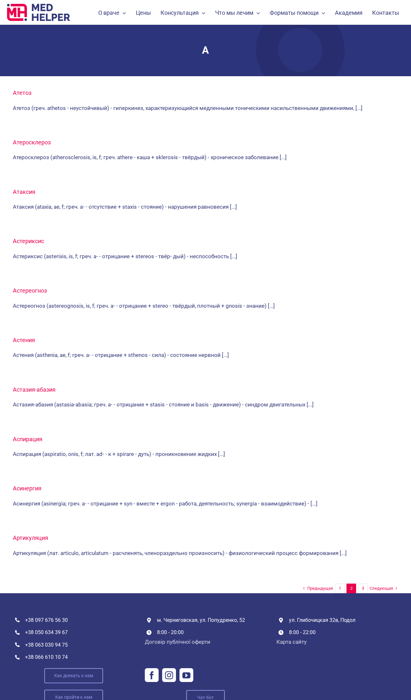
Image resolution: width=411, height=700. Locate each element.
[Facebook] (152, 675)
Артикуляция (30, 537)
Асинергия (27, 488)
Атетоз (22, 92)
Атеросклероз (32, 142)
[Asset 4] (38, 6)
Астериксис (28, 241)
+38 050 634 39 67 (46, 632)
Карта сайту (291, 642)
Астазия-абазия (34, 389)
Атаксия (24, 191)
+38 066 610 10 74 (46, 657)
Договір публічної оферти (177, 642)
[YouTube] (186, 675)
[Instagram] (169, 675)
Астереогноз (30, 290)
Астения (24, 340)
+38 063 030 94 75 (46, 645)
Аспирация (27, 439)
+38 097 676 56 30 (46, 620)
